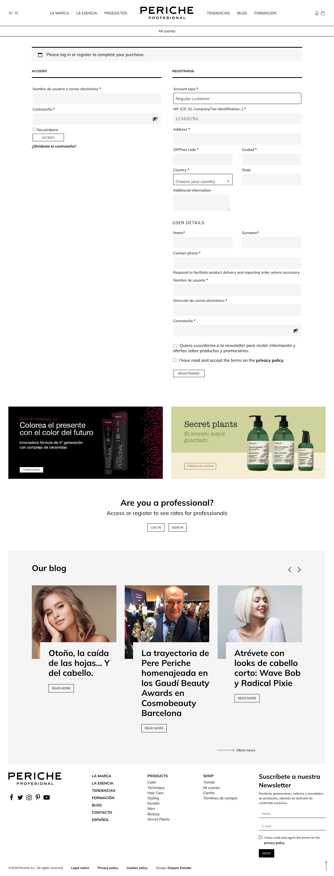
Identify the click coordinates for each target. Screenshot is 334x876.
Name (179, 233)
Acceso (48, 137)
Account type (185, 89)
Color (151, 782)
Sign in (177, 527)
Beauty (153, 814)
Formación (103, 797)
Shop (208, 776)
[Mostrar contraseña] (155, 119)
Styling (153, 798)
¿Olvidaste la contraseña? (54, 146)
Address (181, 129)
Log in (156, 527)
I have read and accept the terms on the (231, 360)
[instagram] (29, 797)
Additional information (192, 190)
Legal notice (80, 868)
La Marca (59, 13)
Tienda (209, 782)
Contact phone (187, 253)
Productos (115, 13)
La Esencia (86, 13)
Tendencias (218, 13)
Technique (156, 787)
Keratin (153, 803)
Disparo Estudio (179, 868)
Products (157, 776)
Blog (242, 13)
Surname (250, 233)
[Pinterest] (37, 797)
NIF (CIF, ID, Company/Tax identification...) (209, 109)
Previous (290, 570)
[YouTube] (46, 797)
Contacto (102, 812)
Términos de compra (220, 798)
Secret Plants (158, 819)
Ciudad (249, 149)
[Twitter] (20, 797)
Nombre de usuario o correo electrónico (76, 89)
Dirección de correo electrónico (209, 300)
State (246, 170)
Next (299, 570)
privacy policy (269, 360)
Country (181, 170)
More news (246, 750)
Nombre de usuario (199, 280)
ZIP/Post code (186, 149)
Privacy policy (108, 868)
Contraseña (53, 109)
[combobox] (203, 179)
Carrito (209, 793)
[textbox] (203, 181)
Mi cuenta (211, 787)
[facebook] (12, 797)
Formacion (265, 13)
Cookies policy (137, 868)
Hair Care (155, 793)
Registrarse (189, 373)
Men (151, 808)
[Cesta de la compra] (323, 13)
